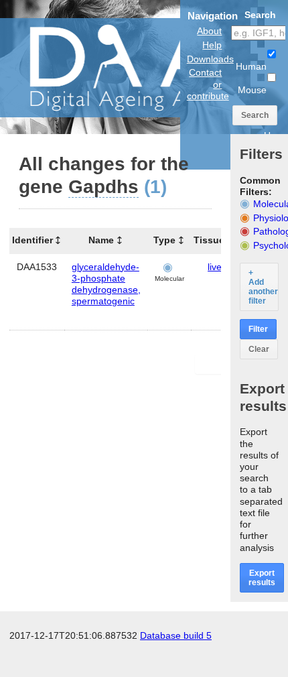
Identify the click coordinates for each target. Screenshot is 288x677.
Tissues (212, 240)
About (209, 30)
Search (255, 115)
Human (251, 66)
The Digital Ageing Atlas (134, 67)
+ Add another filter (263, 287)
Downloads (210, 59)
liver (216, 266)
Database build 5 (176, 635)
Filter (258, 329)
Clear (258, 349)
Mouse (252, 89)
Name (101, 240)
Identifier (32, 240)
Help (212, 45)
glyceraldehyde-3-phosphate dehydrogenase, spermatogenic (106, 284)
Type (164, 240)
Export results (261, 577)
